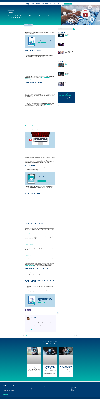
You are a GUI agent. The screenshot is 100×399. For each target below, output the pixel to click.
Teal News (85, 109)
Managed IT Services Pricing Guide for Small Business (69, 63)
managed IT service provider (29, 265)
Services (33, 3)
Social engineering (28, 28)
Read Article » (66, 35)
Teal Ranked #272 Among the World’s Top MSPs (69, 43)
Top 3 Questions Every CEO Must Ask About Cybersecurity (70, 82)
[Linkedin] (3, 394)
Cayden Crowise (33, 317)
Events (55, 3)
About (51, 3)
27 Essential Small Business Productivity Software (34, 366)
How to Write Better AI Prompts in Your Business (70, 73)
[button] (28, 25)
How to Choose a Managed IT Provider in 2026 (66, 367)
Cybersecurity (12, 10)
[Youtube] (7, 394)
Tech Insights (89, 109)
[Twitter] (6, 394)
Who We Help (38, 3)
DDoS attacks (47, 104)
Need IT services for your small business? (31, 79)
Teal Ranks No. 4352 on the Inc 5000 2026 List (69, 34)
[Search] (74, 29)
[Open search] (73, 3)
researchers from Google (31, 251)
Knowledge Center (45, 3)
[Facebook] (4, 394)
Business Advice (9, 10)
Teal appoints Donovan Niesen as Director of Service (70, 52)
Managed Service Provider (74, 110)
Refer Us (59, 3)
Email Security (66, 109)
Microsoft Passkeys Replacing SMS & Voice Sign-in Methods (50, 367)
